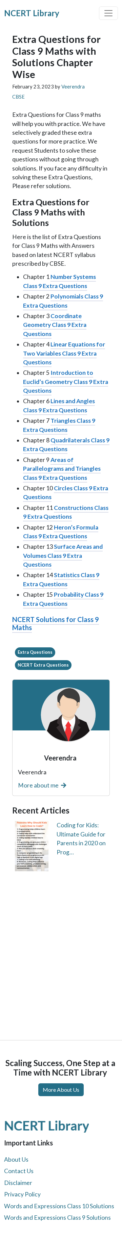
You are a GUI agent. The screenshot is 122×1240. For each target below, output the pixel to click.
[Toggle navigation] (108, 13)
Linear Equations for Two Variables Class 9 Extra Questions (64, 353)
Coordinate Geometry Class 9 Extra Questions (54, 324)
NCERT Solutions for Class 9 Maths (55, 623)
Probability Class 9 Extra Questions (63, 599)
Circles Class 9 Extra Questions (65, 492)
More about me (39, 785)
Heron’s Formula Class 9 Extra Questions (60, 532)
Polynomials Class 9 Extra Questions (63, 301)
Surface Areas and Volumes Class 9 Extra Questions (63, 555)
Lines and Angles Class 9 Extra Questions (59, 405)
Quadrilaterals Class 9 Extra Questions (66, 445)
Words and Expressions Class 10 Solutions (59, 1206)
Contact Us (19, 1170)
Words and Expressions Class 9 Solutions (57, 1217)
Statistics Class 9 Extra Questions (61, 579)
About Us (16, 1159)
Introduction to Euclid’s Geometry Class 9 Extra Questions (65, 381)
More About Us (61, 1089)
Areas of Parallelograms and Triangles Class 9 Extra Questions (62, 468)
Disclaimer (18, 1182)
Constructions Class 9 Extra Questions (65, 512)
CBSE (18, 97)
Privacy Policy (22, 1194)
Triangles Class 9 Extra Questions (59, 425)
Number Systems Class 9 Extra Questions (59, 281)
